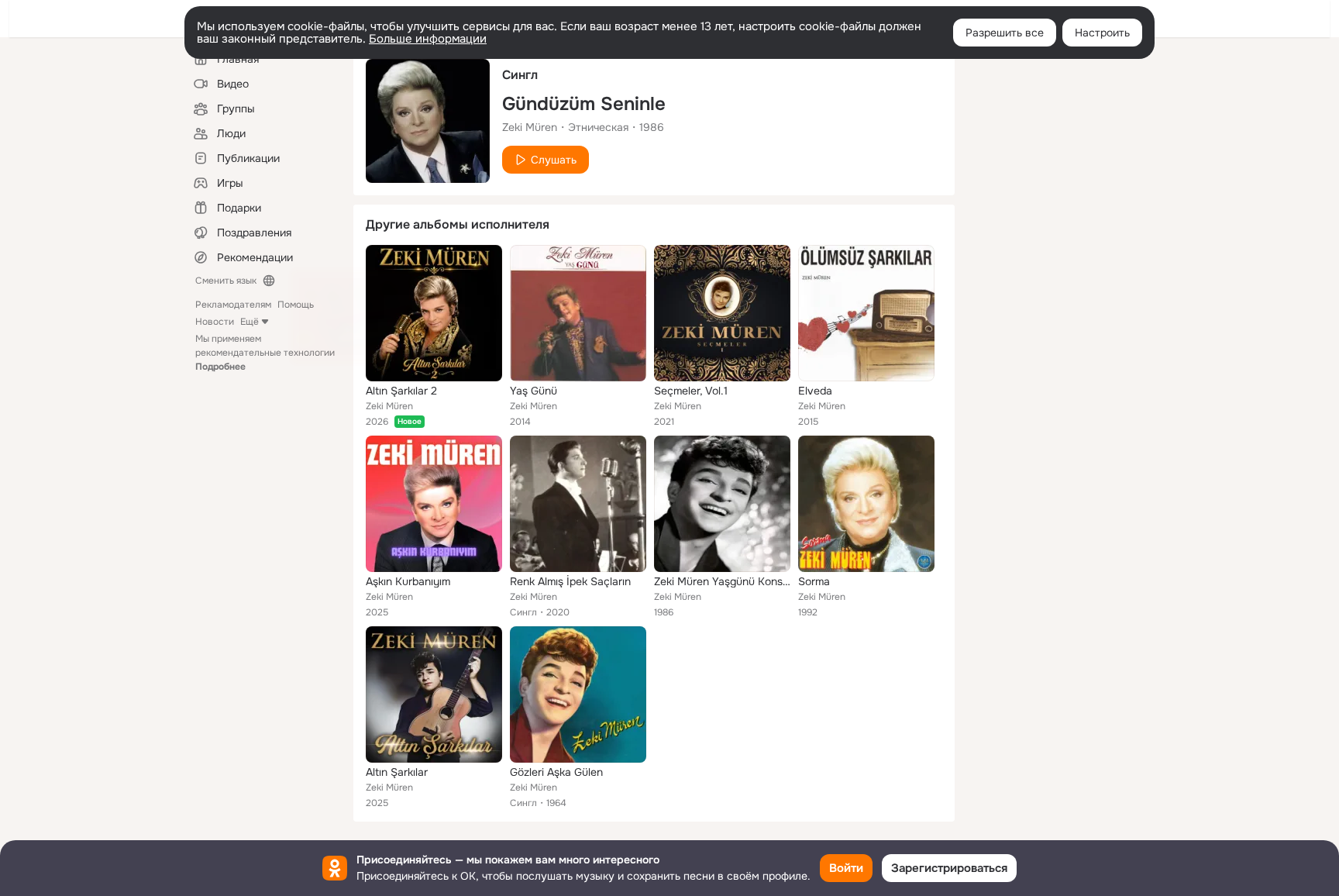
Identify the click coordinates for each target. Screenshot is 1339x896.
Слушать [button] (554, 160)
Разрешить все (1005, 33)
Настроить (1102, 33)
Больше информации (428, 39)
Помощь (295, 304)
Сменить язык (225, 280)
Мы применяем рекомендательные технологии (265, 353)
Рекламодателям (233, 304)
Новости (214, 321)
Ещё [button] (249, 321)
